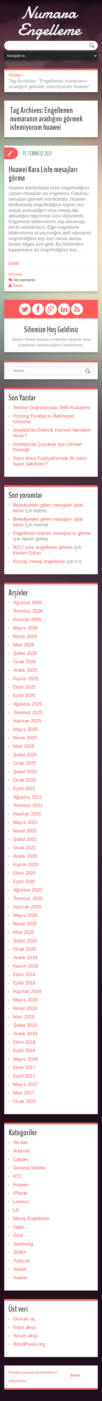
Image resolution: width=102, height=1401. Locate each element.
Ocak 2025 (24, 763)
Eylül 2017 (24, 1076)
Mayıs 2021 (25, 822)
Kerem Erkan (27, 553)
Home (14, 75)
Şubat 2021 (25, 839)
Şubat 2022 (25, 771)
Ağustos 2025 (27, 704)
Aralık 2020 (25, 856)
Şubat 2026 (25, 653)
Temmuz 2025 (27, 712)
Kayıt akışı (24, 1327)
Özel (18, 1235)
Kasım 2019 (25, 966)
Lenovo (20, 1201)
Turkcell (21, 1260)
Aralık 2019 (25, 957)
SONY (19, 1252)
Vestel (19, 1269)
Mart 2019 (23, 1016)
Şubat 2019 (25, 1025)
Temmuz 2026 (27, 611)
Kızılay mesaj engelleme (39, 561)
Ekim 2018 (24, 1042)
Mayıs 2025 (25, 729)
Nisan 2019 (25, 1008)
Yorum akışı (25, 1335)
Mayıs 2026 (25, 628)
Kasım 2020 (25, 864)
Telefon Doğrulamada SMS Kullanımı (51, 407)
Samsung (23, 1244)
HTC (18, 1176)
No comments (24, 280)
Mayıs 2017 (25, 1084)
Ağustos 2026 (27, 602)
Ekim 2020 (24, 873)
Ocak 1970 (24, 1101)
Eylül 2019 (24, 983)
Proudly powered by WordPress (32, 1373)
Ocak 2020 (24, 949)
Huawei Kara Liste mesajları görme (42, 174)
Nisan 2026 (25, 636)
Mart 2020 (23, 932)
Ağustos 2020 (27, 890)
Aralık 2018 (25, 1033)
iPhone (20, 1193)
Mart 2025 (23, 746)
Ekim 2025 (24, 687)
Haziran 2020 (27, 907)
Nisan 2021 (25, 830)
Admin (18, 286)
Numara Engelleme (49, 21)
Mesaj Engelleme (31, 1218)
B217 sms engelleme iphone (43, 547)
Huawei (16, 274)
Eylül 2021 (24, 788)
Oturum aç (24, 1319)
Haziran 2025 (27, 721)
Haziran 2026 (27, 619)
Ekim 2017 (24, 1067)
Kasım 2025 (25, 678)
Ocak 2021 (24, 847)
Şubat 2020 (25, 940)
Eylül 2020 (24, 881)
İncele (13, 262)
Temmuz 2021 (27, 805)
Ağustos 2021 (27, 797)
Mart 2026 (23, 645)
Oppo (18, 1227)
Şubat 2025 (25, 754)
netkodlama (17, 1381)
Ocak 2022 (24, 780)
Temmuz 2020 (27, 898)
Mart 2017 (23, 1093)
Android (21, 1151)
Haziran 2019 (27, 991)
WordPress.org (29, 1344)
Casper (20, 1159)
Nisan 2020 (25, 923)
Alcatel (20, 1142)
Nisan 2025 (25, 738)
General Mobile (29, 1168)
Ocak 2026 (24, 661)
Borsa (75, 1375)
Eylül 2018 (24, 1050)
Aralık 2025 (25, 670)
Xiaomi (20, 1277)
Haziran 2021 (27, 814)
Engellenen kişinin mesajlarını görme (52, 533)
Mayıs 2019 (25, 1000)
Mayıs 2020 (25, 915)
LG (16, 1210)
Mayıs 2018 (25, 1059)
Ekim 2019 (24, 974)
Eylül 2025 (24, 695)
